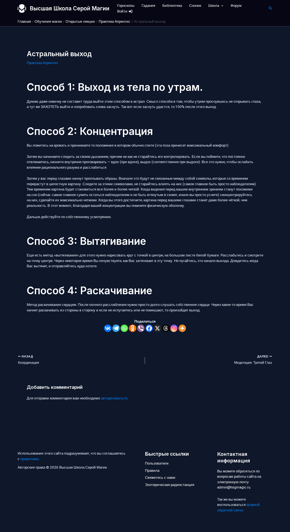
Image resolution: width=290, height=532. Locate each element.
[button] (221, 5)
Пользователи (157, 463)
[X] (157, 328)
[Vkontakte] (107, 328)
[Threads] (165, 328)
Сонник (195, 5)
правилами (29, 459)
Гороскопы (125, 5)
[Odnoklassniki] (132, 328)
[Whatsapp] (124, 328)
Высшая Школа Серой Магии (69, 8)
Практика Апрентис (42, 63)
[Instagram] (174, 328)
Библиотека (172, 5)
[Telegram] (116, 328)
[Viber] (141, 328)
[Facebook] (149, 328)
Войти (122, 11)
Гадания (148, 5)
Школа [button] (213, 5)
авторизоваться (114, 398)
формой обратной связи (238, 507)
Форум (236, 5)
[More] (182, 328)
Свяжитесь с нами (160, 477)
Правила (152, 470)
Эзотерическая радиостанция (169, 484)
